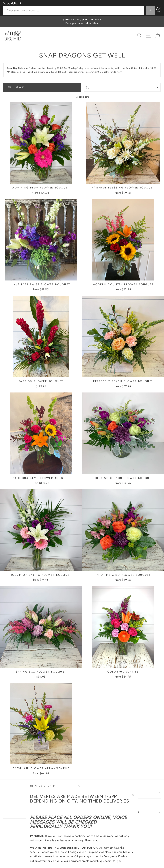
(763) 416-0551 (59, 71)
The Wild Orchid (42, 785)
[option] (82, 21)
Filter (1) (20, 87)
